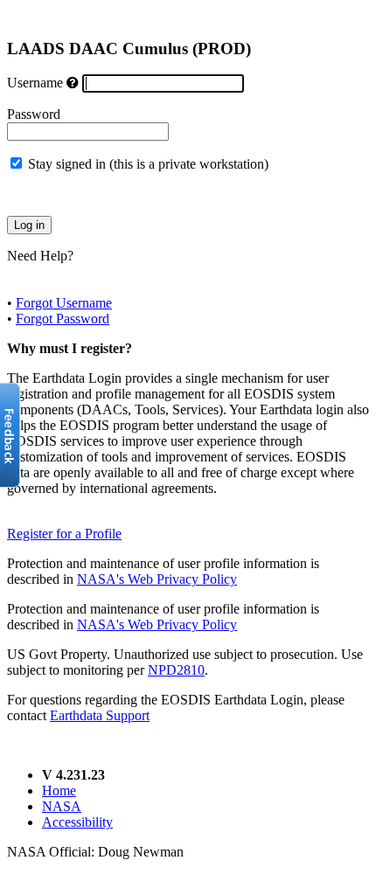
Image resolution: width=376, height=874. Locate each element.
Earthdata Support (100, 715)
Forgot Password (62, 318)
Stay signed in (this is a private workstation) (148, 163)
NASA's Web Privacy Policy (157, 579)
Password (33, 114)
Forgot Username (64, 302)
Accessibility (77, 822)
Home (59, 790)
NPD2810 (176, 669)
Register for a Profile (64, 533)
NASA (61, 806)
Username (35, 82)
